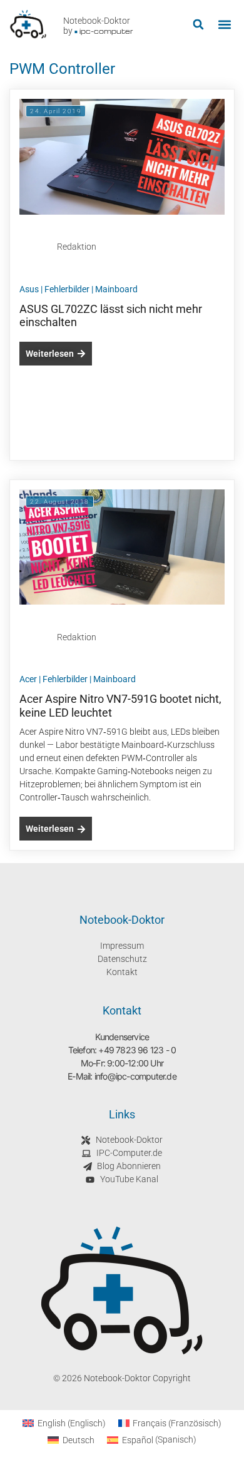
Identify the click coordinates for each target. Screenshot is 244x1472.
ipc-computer (106, 31)
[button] (198, 24)
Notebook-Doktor (96, 21)
